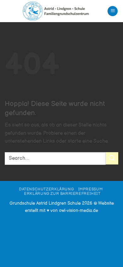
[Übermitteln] (112, 158)
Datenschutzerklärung (46, 189)
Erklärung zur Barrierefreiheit (62, 193)
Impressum (90, 189)
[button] (113, 11)
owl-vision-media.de (78, 210)
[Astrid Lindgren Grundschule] (55, 11)
